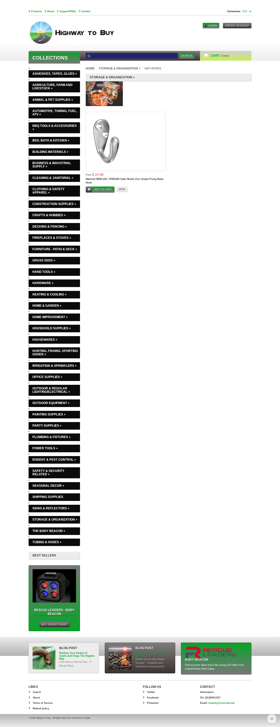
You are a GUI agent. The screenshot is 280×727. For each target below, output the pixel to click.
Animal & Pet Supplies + (52, 99)
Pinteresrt (152, 703)
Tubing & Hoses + (46, 542)
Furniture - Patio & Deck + (54, 249)
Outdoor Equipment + (51, 403)
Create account (237, 25)
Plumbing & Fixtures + (51, 437)
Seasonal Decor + (48, 485)
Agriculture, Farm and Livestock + (52, 86)
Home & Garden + (46, 305)
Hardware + (42, 283)
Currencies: (234, 11)
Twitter (151, 692)
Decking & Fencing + (49, 226)
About (50, 11)
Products (36, 11)
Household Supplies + (51, 328)
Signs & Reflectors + (50, 508)
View (121, 189)
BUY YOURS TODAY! (54, 624)
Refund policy (41, 708)
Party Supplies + (47, 425)
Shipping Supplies (47, 496)
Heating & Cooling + (49, 294)
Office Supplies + (47, 377)
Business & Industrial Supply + (51, 164)
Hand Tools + (43, 271)
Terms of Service (43, 703)
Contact (85, 11)
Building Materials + (50, 151)
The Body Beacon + (48, 531)
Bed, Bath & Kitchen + (50, 140)
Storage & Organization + (119, 68)
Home (90, 68)
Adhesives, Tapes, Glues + (54, 73)
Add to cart (103, 189)
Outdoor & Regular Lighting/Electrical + (51, 390)
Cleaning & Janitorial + (52, 177)
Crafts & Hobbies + (49, 215)
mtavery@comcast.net (221, 703)
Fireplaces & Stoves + (51, 237)
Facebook (152, 697)
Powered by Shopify (81, 718)
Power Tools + (45, 448)
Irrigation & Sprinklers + (54, 365)
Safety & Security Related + (48, 472)
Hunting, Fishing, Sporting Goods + (55, 352)
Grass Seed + (43, 260)
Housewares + (44, 339)
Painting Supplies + (49, 414)
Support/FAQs (67, 11)
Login (213, 25)
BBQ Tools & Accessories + (54, 127)
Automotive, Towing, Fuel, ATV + (54, 112)
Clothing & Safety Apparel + (48, 190)
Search (37, 692)
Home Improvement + (50, 317)
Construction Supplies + (54, 204)
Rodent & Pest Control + (54, 459)
